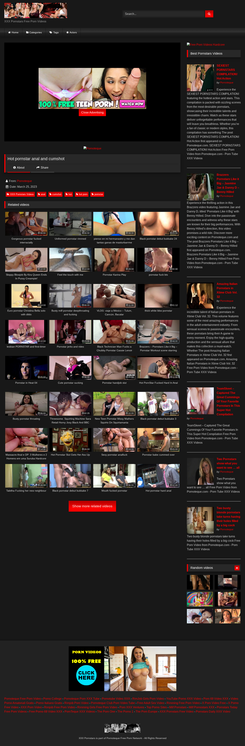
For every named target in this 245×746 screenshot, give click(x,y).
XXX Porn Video (31, 707)
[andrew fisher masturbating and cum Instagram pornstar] (228, 582)
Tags (56, 32)
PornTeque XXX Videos (80, 711)
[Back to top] (234, 735)
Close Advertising (92, 112)
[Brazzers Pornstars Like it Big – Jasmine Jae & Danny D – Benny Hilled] (200, 199)
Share (44, 167)
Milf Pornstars (178, 707)
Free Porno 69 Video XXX (45, 711)
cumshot (56, 194)
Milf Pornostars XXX (202, 707)
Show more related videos (92, 506)
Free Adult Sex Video (150, 702)
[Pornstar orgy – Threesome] (228, 599)
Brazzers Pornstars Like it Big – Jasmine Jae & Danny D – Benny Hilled (228, 183)
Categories (35, 32)
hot (70, 194)
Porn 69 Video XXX (215, 698)
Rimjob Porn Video (76, 702)
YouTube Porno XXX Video (183, 698)
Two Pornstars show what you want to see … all (228, 463)
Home (15, 32)
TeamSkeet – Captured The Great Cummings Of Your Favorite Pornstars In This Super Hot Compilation (228, 401)
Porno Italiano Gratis (49, 702)
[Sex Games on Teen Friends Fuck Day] (200, 599)
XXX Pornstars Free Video (177, 711)
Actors (73, 32)
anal (43, 194)
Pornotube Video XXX (116, 698)
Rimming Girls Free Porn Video (97, 707)
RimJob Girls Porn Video (148, 698)
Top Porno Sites (157, 707)
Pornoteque (24, 181)
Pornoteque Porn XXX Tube (82, 698)
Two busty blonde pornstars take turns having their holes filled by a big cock (228, 517)
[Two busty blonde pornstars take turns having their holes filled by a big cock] (200, 532)
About (20, 167)
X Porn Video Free (214, 702)
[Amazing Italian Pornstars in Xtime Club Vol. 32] (200, 308)
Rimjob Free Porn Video (59, 707)
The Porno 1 (125, 711)
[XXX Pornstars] (35, 11)
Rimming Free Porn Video (183, 702)
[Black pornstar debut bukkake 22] (228, 616)
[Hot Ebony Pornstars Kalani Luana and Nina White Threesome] (200, 616)
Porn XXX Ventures (131, 707)
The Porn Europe (146, 711)
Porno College (52, 698)
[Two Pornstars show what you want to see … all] (200, 483)
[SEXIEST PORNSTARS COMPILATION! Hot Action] (200, 90)
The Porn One (106, 711)
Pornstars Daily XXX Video (213, 711)
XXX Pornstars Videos (22, 194)
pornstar (99, 194)
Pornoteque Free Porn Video (22, 698)
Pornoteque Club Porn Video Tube (113, 702)
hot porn (83, 194)
